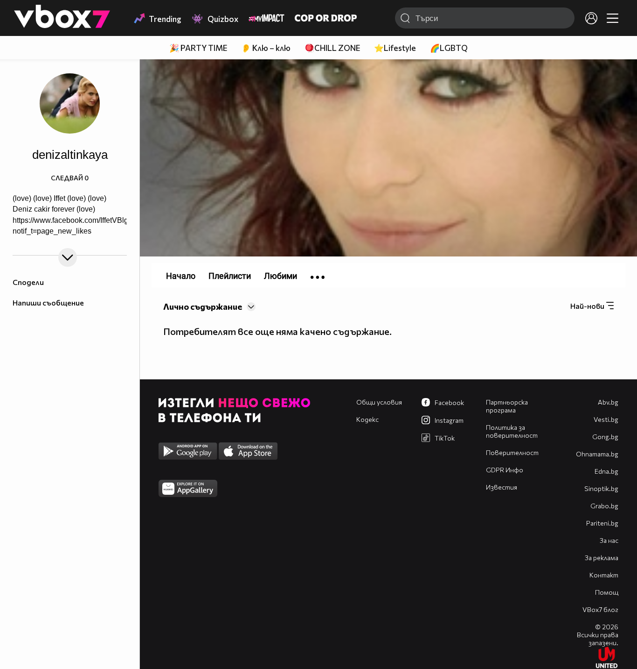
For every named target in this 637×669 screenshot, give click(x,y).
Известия (501, 487)
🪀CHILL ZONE (332, 48)
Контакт (603, 575)
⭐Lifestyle (395, 48)
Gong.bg (605, 437)
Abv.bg (608, 402)
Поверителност (512, 452)
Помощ (606, 592)
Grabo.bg (604, 506)
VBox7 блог (600, 609)
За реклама (601, 558)
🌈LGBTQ (449, 48)
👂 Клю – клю (266, 48)
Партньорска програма (507, 406)
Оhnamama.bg (597, 454)
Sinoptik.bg (601, 488)
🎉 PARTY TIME (198, 48)
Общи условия (379, 402)
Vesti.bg (606, 419)
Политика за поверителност (512, 431)
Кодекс (367, 419)
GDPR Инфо (504, 470)
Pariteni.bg (602, 523)
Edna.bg (606, 471)
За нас (609, 540)
